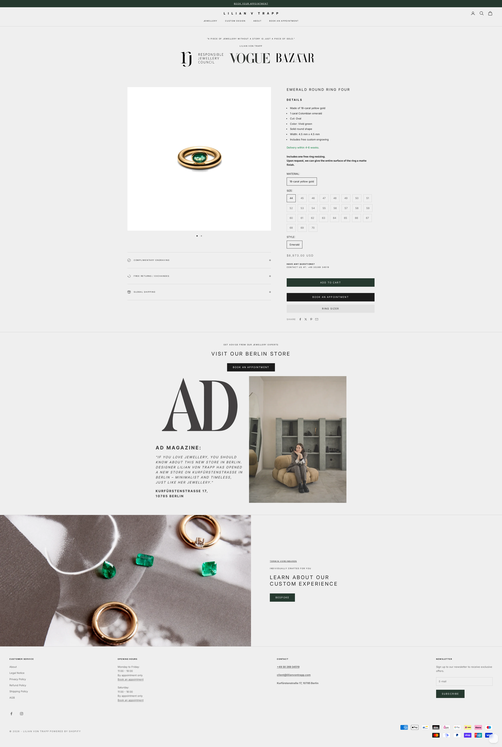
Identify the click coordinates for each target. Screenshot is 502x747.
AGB (12, 697)
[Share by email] (316, 319)
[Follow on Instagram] (22, 714)
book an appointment (330, 297)
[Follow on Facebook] (11, 714)
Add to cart (330, 282)
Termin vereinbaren (283, 561)
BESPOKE (282, 597)
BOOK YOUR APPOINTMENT (251, 3)
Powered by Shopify (65, 731)
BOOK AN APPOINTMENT (283, 21)
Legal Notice (17, 672)
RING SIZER (330, 308)
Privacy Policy (17, 679)
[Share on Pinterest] (311, 319)
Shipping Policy (18, 691)
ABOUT (257, 21)
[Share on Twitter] (305, 319)
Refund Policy (17, 685)
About (13, 666)
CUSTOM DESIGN (235, 21)
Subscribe (450, 693)
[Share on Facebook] (300, 319)
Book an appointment (131, 679)
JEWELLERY (210, 21)
